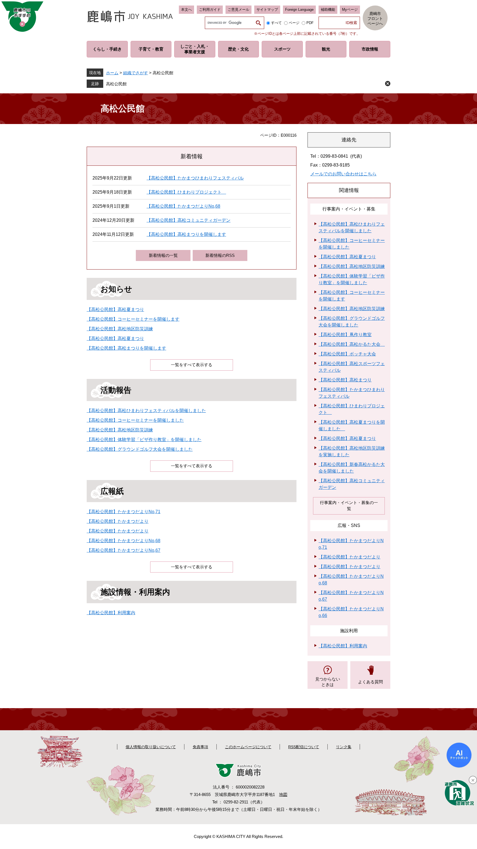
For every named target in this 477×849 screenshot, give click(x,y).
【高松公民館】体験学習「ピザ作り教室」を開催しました (144, 439)
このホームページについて (248, 747)
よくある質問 (370, 681)
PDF (310, 23)
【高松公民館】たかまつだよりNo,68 (183, 206)
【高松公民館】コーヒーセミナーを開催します (133, 319)
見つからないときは (327, 682)
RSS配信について (303, 747)
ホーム (112, 72)
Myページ (350, 9)
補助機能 (328, 9)
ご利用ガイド (210, 9)
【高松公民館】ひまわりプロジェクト (186, 192)
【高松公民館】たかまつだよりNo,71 (123, 511)
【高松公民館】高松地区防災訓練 (120, 328)
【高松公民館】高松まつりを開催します (186, 234)
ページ (294, 23)
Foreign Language (299, 9)
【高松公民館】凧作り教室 (345, 334)
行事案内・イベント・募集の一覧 (349, 505)
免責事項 (200, 747)
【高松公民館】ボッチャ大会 (347, 354)
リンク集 (343, 747)
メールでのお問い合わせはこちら (343, 174)
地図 (283, 794)
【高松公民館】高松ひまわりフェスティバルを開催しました (146, 410)
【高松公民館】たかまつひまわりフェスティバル (195, 178)
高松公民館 (116, 83)
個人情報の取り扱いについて (151, 747)
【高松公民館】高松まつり (345, 380)
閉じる (387, 83)
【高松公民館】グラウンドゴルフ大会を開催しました (140, 449)
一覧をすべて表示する (191, 364)
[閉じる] (473, 780)
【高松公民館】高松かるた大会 (352, 344)
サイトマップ (267, 9)
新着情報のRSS (220, 255)
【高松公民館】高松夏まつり (115, 309)
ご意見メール (238, 9)
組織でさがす (135, 72)
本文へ (186, 9)
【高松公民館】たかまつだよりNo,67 (123, 550)
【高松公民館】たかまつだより (118, 521)
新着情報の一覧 (163, 255)
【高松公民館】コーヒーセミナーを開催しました (135, 420)
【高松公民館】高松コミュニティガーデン (188, 220)
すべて (276, 23)
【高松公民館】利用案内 (111, 612)
